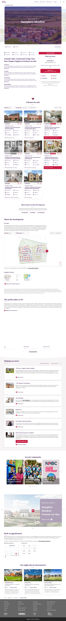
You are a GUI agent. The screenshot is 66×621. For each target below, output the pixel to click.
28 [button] (14, 555)
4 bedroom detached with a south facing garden (13, 188)
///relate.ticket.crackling (33, 268)
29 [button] (16, 555)
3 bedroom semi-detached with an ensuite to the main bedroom (13, 158)
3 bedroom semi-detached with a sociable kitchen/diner (33, 128)
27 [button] (11, 555)
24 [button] (5, 555)
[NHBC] (22, 614)
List (60, 107)
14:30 (29, 551)
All (60, 363)
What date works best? (9, 543)
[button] (45, 252)
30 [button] (18, 555)
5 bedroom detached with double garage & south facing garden (33, 188)
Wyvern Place (48, 582)
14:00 (24, 551)
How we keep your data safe (44, 541)
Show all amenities (33, 351)
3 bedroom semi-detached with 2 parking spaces (33, 158)
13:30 (34, 548)
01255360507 (50, 60)
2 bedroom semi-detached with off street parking (12, 128)
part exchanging (26, 400)
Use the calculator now (21, 441)
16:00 (29, 553)
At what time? (24, 543)
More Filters (33, 107)
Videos (16, 46)
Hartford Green (9, 582)
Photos (9, 46)
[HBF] (50, 614)
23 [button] (18, 553)
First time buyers (54, 363)
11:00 (24, 545)
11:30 (29, 545)
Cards (56, 107)
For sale (51, 233)
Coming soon (58, 233)
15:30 (24, 553)
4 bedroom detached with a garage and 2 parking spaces (51, 158)
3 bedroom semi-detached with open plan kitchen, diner (52, 128)
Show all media (58, 46)
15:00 (34, 551)
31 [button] (5, 557)
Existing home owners (44, 363)
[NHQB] (34, 614)
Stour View (28, 582)
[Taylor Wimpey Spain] (6, 614)
